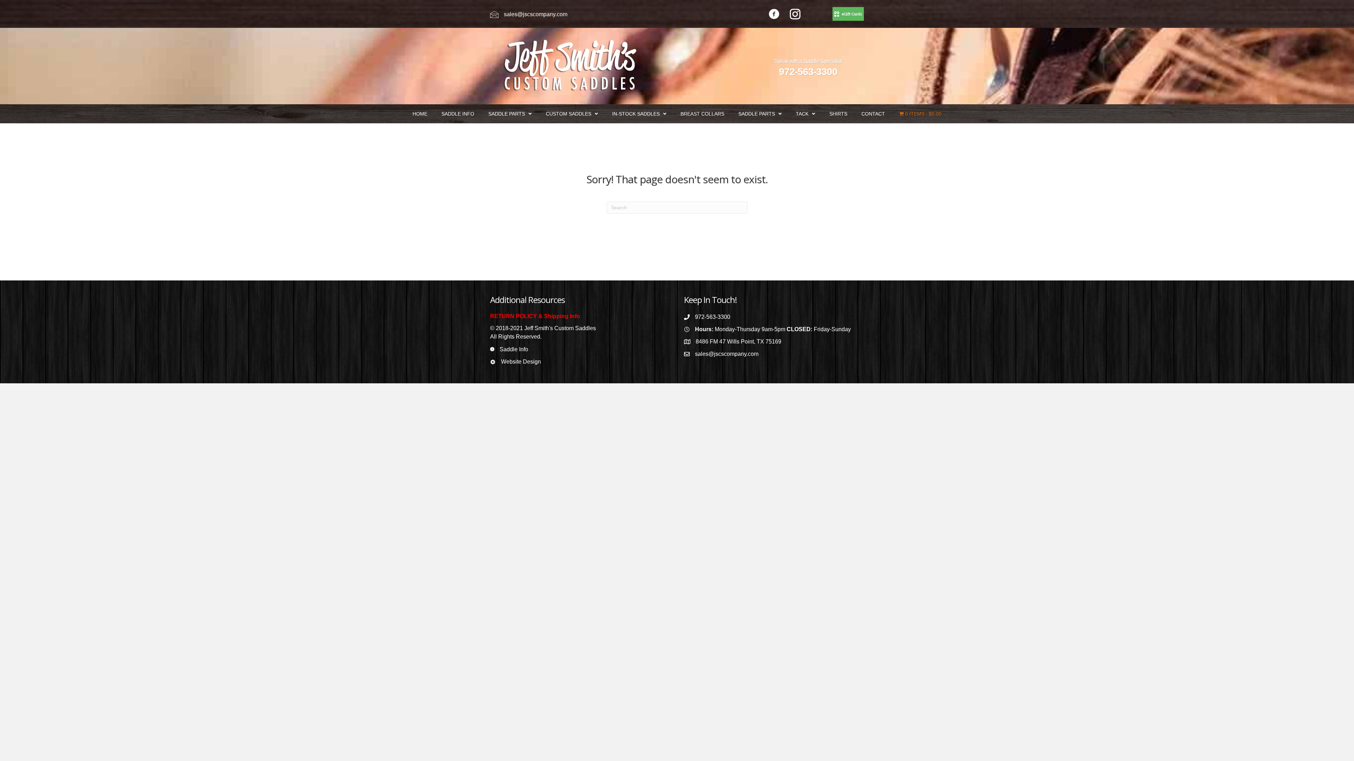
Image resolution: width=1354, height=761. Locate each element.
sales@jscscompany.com (535, 14)
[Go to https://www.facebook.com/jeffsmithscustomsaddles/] (774, 15)
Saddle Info (514, 349)
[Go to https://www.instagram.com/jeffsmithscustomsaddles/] (795, 15)
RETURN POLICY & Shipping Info (535, 316)
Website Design (521, 362)
